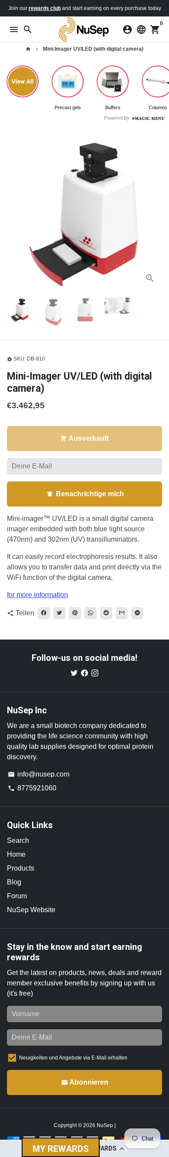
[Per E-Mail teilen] (122, 613)
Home (16, 854)
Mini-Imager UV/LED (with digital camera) (93, 49)
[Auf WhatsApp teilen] (90, 613)
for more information (37, 594)
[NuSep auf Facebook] (84, 673)
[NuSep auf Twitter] (74, 673)
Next (154, 213)
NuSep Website (31, 909)
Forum (17, 896)
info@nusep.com (38, 774)
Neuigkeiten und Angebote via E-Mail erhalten (73, 1058)
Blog (14, 882)
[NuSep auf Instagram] (94, 673)
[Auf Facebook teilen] (44, 613)
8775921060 (32, 788)
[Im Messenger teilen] (137, 613)
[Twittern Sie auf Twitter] (59, 613)
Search (18, 840)
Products (20, 868)
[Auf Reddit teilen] (106, 613)
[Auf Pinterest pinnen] (75, 613)
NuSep (105, 1125)
